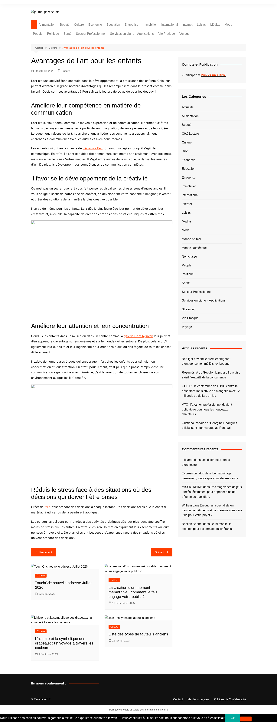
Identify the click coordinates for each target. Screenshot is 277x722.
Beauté (65, 24)
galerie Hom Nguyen (138, 336)
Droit (185, 151)
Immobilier (150, 24)
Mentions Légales (198, 699)
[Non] (246, 719)
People (38, 33)
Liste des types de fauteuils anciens (138, 634)
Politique (53, 33)
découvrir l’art (93, 148)
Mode (228, 24)
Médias (215, 24)
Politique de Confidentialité (230, 699)
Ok (233, 718)
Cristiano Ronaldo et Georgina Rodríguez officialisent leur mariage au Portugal (209, 425)
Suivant (159, 552)
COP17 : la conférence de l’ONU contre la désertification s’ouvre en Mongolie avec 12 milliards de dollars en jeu (211, 390)
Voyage (184, 33)
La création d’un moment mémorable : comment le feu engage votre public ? (133, 592)
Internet (187, 24)
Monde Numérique (194, 247)
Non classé (189, 256)
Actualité (188, 107)
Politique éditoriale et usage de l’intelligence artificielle (138, 709)
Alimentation (47, 24)
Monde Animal (191, 239)
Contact (178, 699)
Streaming (189, 309)
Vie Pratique (166, 33)
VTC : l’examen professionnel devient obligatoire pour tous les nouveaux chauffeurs (207, 409)
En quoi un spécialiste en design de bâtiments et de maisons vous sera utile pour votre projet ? (212, 510)
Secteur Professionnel (91, 33)
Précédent (45, 552)
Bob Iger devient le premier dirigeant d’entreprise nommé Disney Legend (206, 361)
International (169, 24)
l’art (47, 507)
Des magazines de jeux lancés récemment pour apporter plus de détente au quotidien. (212, 491)
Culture (79, 24)
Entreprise (131, 24)
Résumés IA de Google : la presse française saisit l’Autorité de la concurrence (211, 375)
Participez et (205, 75)
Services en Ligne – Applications (132, 33)
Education (113, 24)
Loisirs (201, 24)
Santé (67, 33)
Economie (95, 24)
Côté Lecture (190, 133)
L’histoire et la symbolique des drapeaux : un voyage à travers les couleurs (64, 643)
